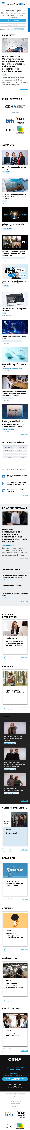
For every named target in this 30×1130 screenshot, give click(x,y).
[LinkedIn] (15, 1086)
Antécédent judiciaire (8, 397)
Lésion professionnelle (8, 545)
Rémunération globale (9, 743)
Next (10, 658)
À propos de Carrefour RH (15, 1068)
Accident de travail (7, 597)
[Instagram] (20, 1086)
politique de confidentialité (18, 30)
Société (4, 74)
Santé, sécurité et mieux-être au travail (12, 340)
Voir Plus (24, 435)
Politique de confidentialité (15, 1101)
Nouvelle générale (7, 228)
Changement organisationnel (11, 793)
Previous (4, 658)
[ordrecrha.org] (15, 1061)
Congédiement (6, 588)
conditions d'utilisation (19, 28)
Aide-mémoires (8, 447)
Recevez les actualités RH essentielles (15, 1079)
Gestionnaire (6, 285)
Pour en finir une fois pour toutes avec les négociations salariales (14, 738)
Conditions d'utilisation (15, 1103)
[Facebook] (10, 1086)
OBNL (4, 313)
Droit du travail (6, 171)
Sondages (21, 457)
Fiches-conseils (8, 450)
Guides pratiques (21, 450)
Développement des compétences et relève (13, 258)
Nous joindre (15, 1069)
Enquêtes (21, 447)
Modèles (9, 457)
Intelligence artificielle (8, 429)
